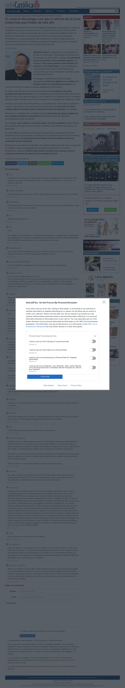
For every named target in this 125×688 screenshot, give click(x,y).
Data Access (62, 385)
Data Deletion (48, 385)
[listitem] (62, 336)
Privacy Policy (76, 385)
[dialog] (62, 344)
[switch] (93, 341)
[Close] (104, 303)
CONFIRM (44, 377)
